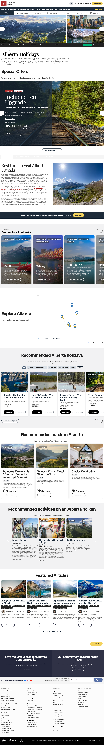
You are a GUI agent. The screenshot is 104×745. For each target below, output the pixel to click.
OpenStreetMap (101, 342)
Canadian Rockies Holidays (8, 709)
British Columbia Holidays (7, 700)
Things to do (58, 44)
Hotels (48, 44)
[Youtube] (31, 680)
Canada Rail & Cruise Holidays (34, 709)
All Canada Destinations (7, 691)
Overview (11, 44)
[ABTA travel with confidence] (13, 740)
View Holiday (8, 412)
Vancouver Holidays (6, 728)
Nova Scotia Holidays (6, 702)
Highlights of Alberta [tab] (22, 157)
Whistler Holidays (5, 732)
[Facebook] (25, 680)
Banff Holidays (5, 715)
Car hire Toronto (57, 717)
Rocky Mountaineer (16, 189)
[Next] (101, 29)
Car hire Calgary (56, 714)
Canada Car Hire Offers (58, 712)
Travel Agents (81, 691)
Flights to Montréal (57, 699)
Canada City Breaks (32, 702)
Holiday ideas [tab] (50, 157)
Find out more (78, 669)
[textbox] (81, 680)
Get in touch (26, 669)
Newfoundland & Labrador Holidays (10, 704)
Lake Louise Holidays (6, 719)
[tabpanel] (52, 184)
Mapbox (95, 342)
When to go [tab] (7, 157)
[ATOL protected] (21, 740)
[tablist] (52, 13)
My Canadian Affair (83, 692)
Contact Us (81, 702)
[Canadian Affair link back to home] (8, 3)
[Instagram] (27, 680)
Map (41, 44)
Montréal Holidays (5, 720)
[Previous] (2, 29)
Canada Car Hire (57, 710)
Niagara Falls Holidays (6, 722)
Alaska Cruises (30, 700)
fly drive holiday (38, 188)
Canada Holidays (31, 691)
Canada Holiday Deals (32, 692)
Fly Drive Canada (31, 704)
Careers (80, 708)
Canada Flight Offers (58, 695)
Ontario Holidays (5, 705)
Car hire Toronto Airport (58, 719)
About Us (80, 704)
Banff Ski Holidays (31, 724)
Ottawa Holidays (5, 724)
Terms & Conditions (10, 119)
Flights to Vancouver (58, 704)
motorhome (4, 189)
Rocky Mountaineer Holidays (34, 713)
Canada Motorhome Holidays (34, 707)
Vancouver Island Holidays (7, 730)
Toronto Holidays (5, 726)
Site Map (101, 740)
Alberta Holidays (5, 696)
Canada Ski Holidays (32, 722)
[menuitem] (5, 9)
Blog (79, 698)
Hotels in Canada (57, 731)
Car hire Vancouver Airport (59, 723)
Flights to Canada (57, 693)
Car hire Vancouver (57, 721)
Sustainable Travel (82, 700)
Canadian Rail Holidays (32, 711)
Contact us (78, 215)
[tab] (23, 13)
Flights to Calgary (57, 697)
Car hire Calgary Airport (58, 716)
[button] (72, 305)
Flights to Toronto (57, 702)
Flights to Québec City (58, 701)
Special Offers (21, 44)
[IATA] (3, 740)
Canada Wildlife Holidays (33, 717)
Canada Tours (30, 715)
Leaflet (90, 342)
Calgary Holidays (5, 717)
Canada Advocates (83, 706)
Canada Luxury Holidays (33, 705)
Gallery (3, 44)
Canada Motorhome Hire (59, 729)
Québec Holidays (5, 707)
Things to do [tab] (37, 157)
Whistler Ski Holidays (32, 726)
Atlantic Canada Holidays (7, 698)
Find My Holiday (31, 694)
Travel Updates (82, 696)
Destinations (33, 44)
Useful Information (82, 694)
